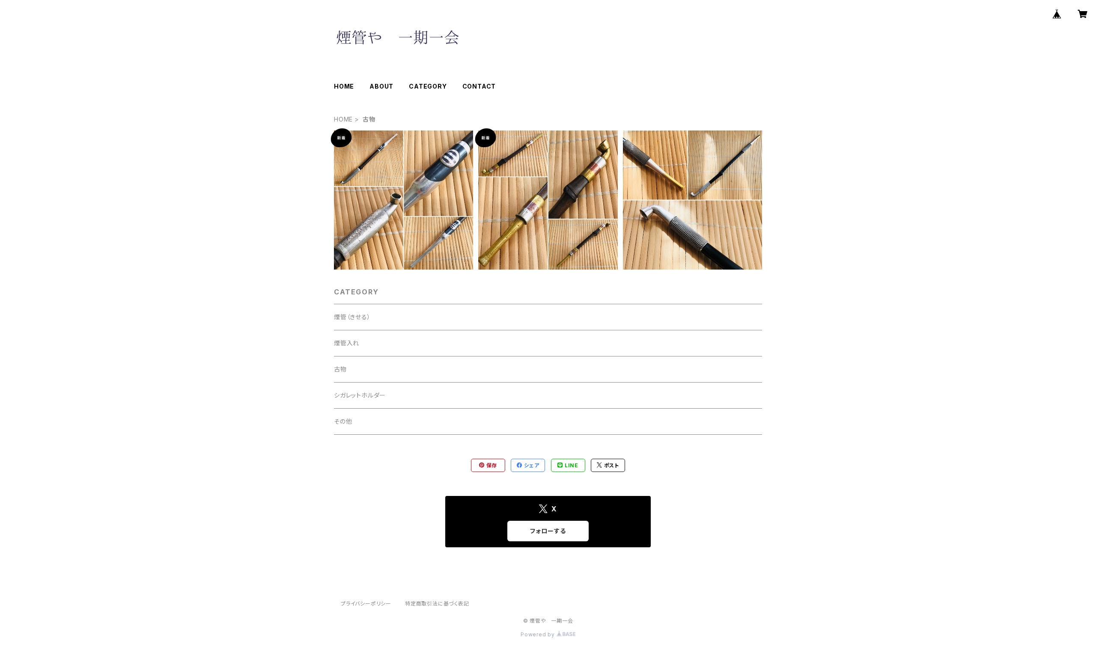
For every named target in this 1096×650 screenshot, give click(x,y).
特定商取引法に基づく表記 (437, 603)
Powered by (539, 634)
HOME (344, 86)
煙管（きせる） (352, 317)
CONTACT (479, 86)
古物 (340, 369)
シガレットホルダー (360, 395)
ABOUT (381, 86)
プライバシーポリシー (366, 603)
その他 (343, 421)
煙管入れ (346, 343)
